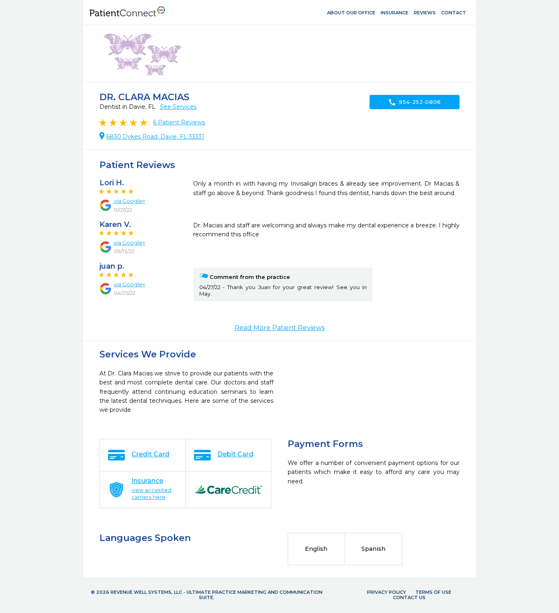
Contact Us (409, 597)
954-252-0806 (414, 102)
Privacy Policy (386, 592)
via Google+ (129, 201)
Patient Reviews (179, 122)
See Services (178, 106)
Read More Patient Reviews (279, 328)
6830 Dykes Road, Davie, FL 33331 (155, 136)
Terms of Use (433, 592)
